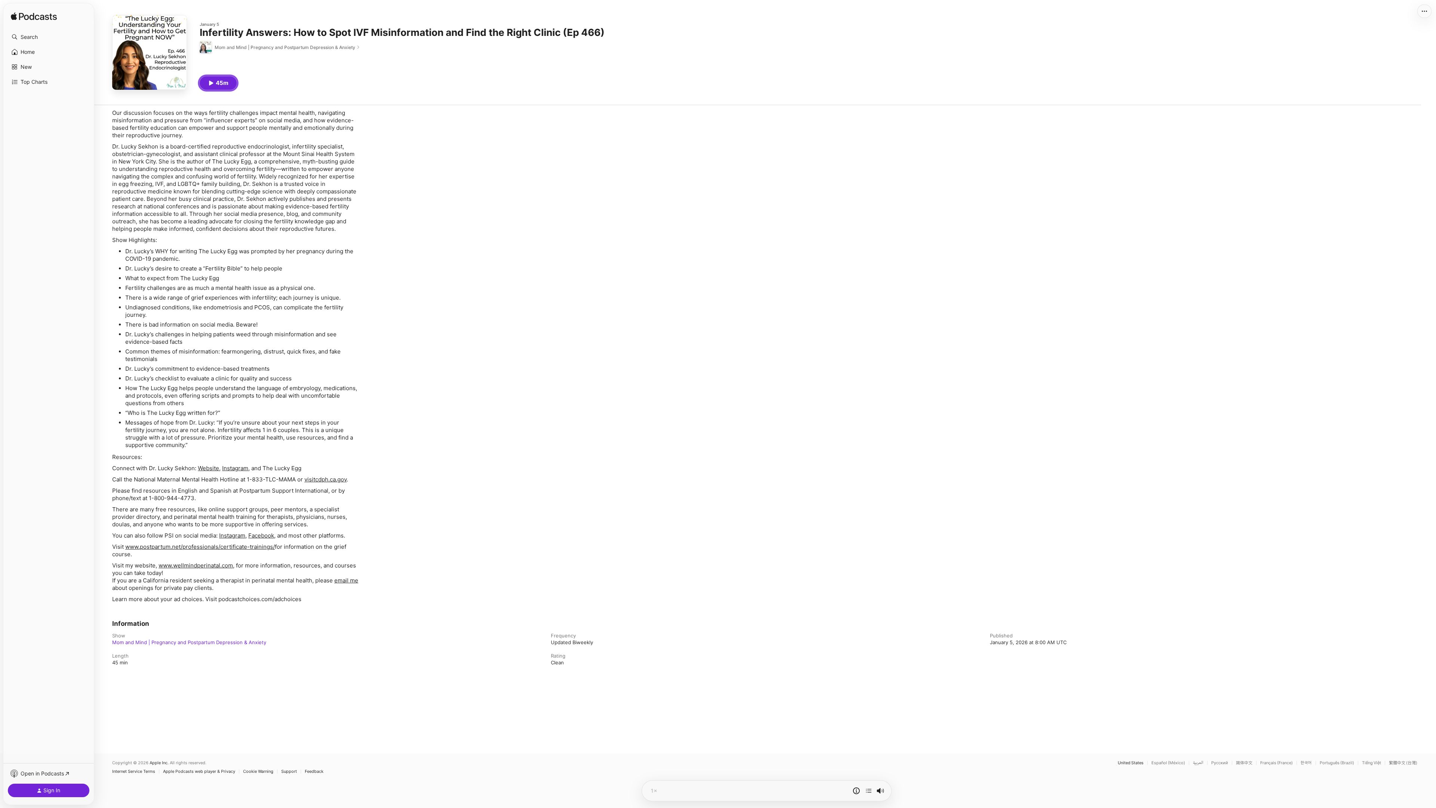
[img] (34, 17)
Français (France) (1276, 763)
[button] (48, 37)
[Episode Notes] (856, 791)
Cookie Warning (258, 771)
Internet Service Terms (133, 771)
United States (1131, 763)
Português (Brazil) (1337, 763)
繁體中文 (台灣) (1403, 763)
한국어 (1306, 763)
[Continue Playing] (868, 791)
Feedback (314, 771)
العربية (1198, 763)
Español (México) (1168, 763)
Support (289, 771)
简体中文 (1244, 763)
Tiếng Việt (1371, 763)
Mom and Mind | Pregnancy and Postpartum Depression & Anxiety (189, 642)
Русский (1219, 763)
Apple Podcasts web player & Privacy (199, 771)
